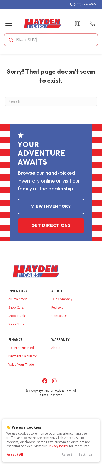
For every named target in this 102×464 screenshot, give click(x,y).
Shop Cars (16, 307)
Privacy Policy (58, 446)
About (55, 348)
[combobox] (50, 40)
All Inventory (17, 299)
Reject (66, 454)
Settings (85, 454)
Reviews (57, 307)
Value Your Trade (21, 364)
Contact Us (59, 316)
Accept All (15, 454)
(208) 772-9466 (84, 4)
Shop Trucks (17, 316)
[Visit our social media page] (44, 380)
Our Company (61, 299)
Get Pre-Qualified (21, 348)
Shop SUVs (16, 324)
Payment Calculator (22, 356)
